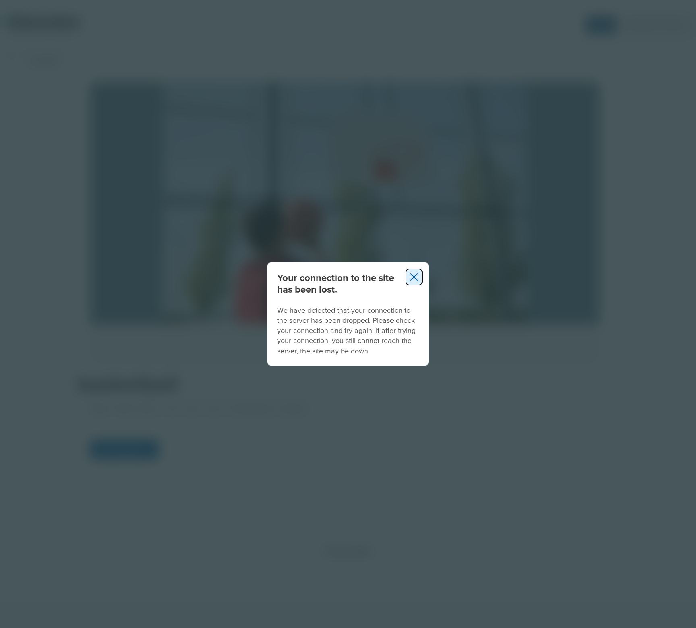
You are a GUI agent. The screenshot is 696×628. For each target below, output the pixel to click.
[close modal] (414, 277)
